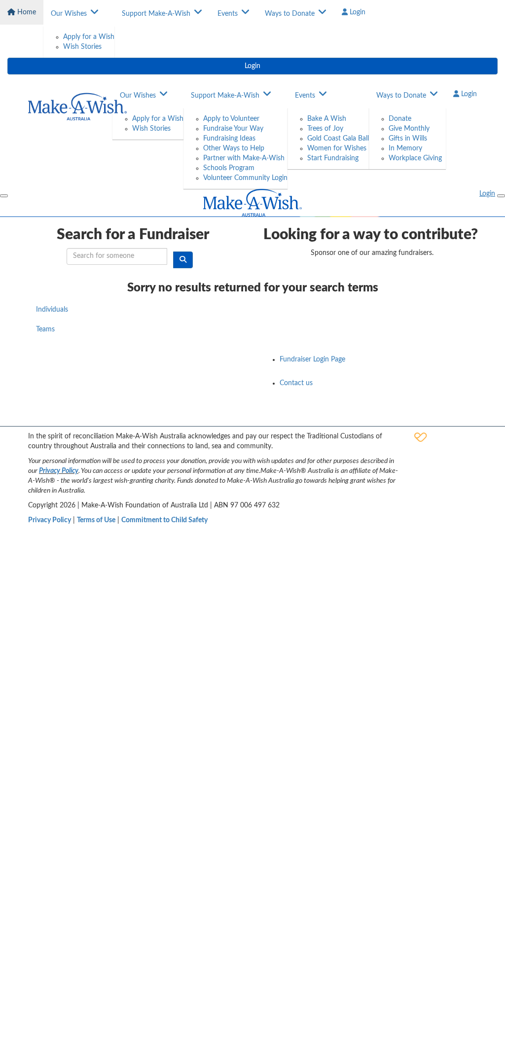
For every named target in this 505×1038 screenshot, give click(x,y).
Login (356, 12)
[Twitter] (443, 415)
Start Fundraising (333, 158)
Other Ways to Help (233, 148)
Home (25, 12)
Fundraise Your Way (233, 128)
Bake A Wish (326, 118)
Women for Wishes (336, 148)
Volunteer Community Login (245, 178)
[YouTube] (417, 415)
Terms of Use (96, 520)
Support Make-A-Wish (156, 13)
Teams (45, 329)
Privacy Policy (58, 470)
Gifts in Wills (408, 138)
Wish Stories (82, 46)
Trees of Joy (325, 128)
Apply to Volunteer (231, 118)
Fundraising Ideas (229, 138)
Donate (400, 118)
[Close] (501, 195)
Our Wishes (69, 13)
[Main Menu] (4, 195)
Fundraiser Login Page (312, 359)
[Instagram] (469, 415)
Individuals (52, 309)
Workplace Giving (415, 158)
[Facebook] (392, 415)
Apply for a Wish (88, 37)
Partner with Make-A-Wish (244, 158)
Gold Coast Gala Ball (338, 138)
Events (227, 13)
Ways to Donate (290, 13)
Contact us (296, 383)
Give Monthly (409, 128)
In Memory (405, 148)
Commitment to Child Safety (164, 520)
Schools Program (228, 168)
